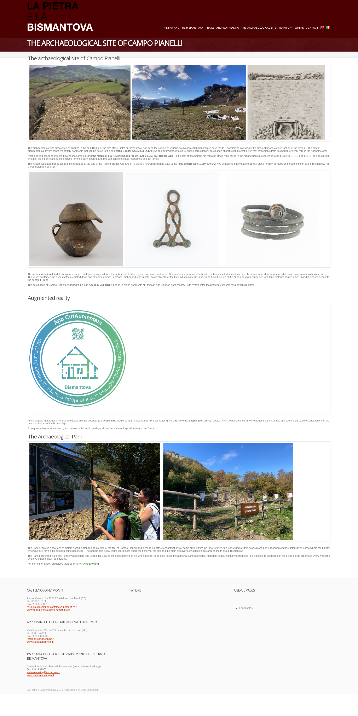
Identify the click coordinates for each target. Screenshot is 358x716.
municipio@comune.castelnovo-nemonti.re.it (52, 607)
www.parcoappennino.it (40, 641)
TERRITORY (285, 27)
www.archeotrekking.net (40, 675)
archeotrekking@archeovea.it (43, 672)
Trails (209, 27)
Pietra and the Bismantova (183, 27)
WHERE (299, 27)
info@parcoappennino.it (40, 639)
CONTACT (312, 27)
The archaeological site (258, 27)
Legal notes (246, 608)
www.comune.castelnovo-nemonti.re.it (48, 610)
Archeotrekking (227, 27)
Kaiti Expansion (90, 689)
